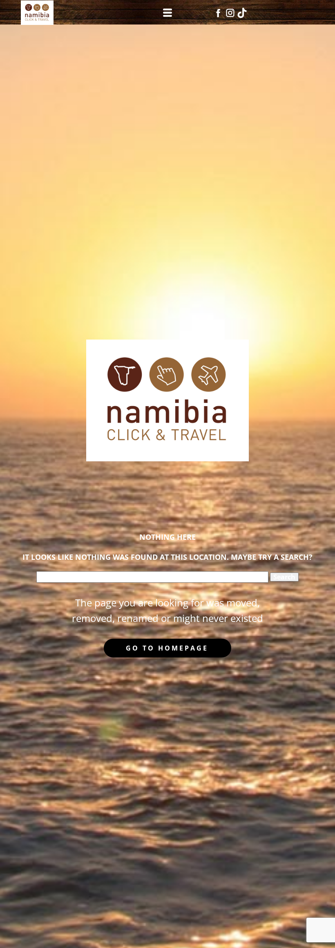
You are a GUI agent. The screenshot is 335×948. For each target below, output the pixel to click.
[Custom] (242, 13)
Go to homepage (167, 648)
